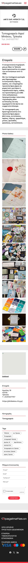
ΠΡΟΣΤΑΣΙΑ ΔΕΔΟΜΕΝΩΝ (12, 530)
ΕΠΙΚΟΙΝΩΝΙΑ (7, 538)
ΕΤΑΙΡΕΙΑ (5, 533)
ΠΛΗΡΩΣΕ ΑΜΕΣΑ (9, 542)
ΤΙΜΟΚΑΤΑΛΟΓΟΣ (9, 536)
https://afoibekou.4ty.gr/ (12, 401)
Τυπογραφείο (7, 418)
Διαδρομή (5, 376)
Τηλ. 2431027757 (10, 39)
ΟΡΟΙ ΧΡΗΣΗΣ (7, 527)
